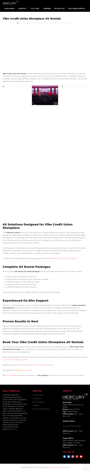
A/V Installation (39, 402)
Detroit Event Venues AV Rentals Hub (38, 365)
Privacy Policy (64, 467)
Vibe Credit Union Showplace (65, 258)
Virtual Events (38, 395)
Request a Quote (25, 370)
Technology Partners (41, 409)
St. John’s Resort (9, 360)
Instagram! (63, 375)
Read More (12, 429)
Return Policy (55, 467)
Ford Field (24, 360)
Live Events (37, 398)
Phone (65, 426)
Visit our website (11, 375)
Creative (36, 405)
